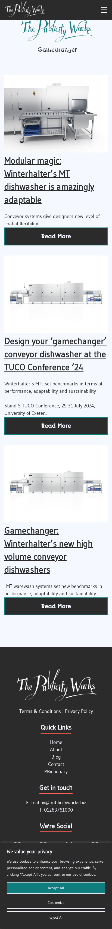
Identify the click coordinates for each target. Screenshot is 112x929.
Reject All (56, 917)
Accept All (56, 888)
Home (56, 742)
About (56, 750)
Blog (56, 757)
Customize (56, 902)
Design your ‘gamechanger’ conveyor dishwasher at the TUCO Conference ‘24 (55, 354)
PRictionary (56, 772)
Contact (56, 764)
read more (56, 236)
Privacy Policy (79, 711)
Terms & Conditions (40, 711)
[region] (56, 886)
